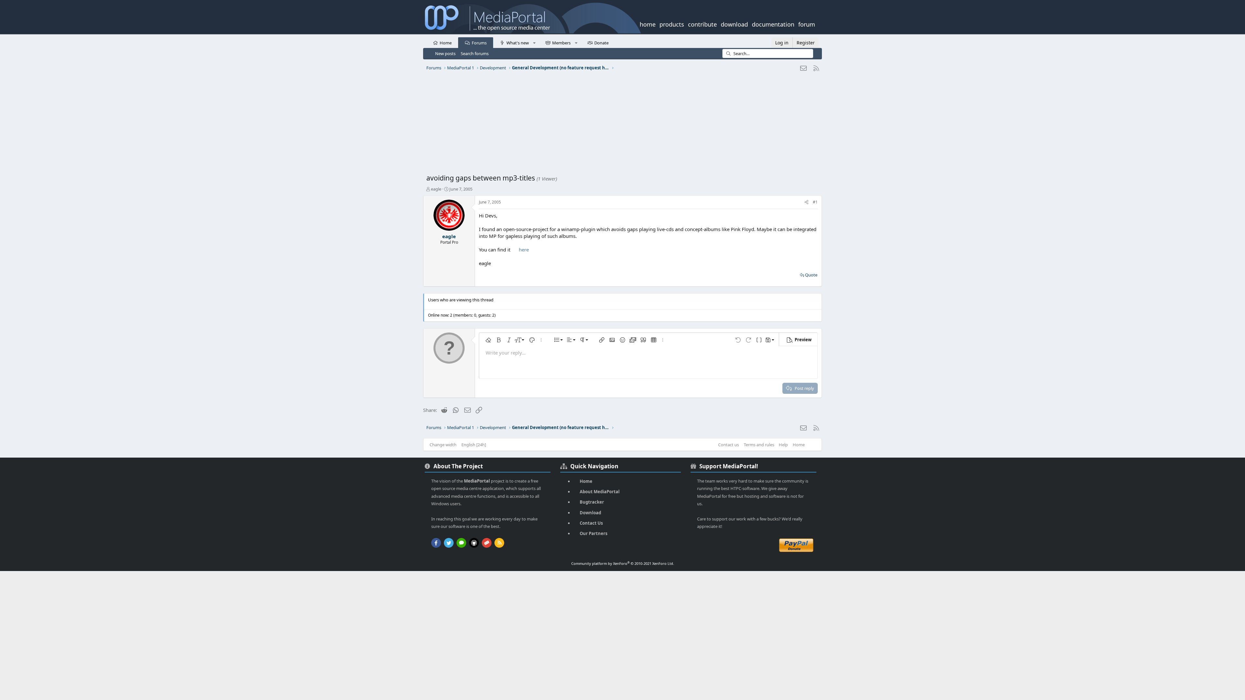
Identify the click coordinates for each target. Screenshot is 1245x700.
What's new (517, 43)
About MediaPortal (600, 492)
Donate (601, 43)
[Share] (806, 202)
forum (806, 23)
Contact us (728, 445)
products (671, 23)
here (524, 249)
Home (446, 43)
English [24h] (473, 445)
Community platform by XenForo (622, 563)
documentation (773, 23)
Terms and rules (759, 445)
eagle (436, 189)
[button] (534, 42)
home (648, 23)
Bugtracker (592, 502)
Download (590, 513)
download (734, 23)
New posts (445, 53)
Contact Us (591, 523)
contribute (702, 23)
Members (561, 43)
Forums (479, 43)
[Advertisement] (620, 124)
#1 (815, 202)
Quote (811, 275)
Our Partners (593, 533)
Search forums (475, 53)
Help (783, 445)
